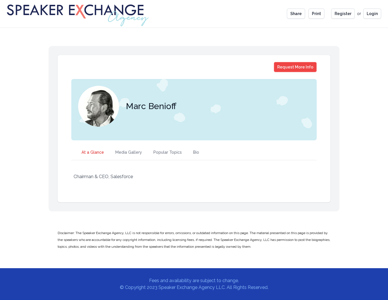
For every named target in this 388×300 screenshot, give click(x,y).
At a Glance (93, 152)
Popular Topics (167, 152)
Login (372, 13)
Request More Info (295, 66)
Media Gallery (128, 152)
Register (343, 13)
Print (316, 13)
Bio (196, 152)
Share (296, 13)
